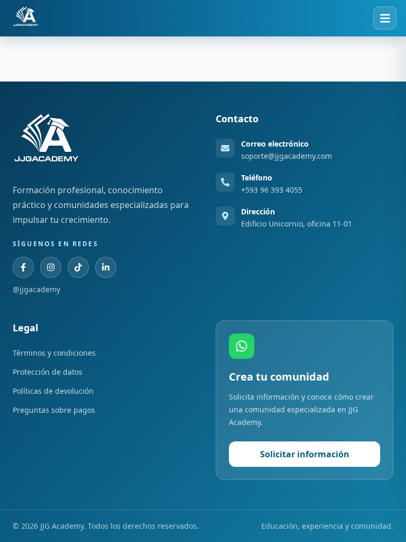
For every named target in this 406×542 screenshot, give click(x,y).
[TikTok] (78, 267)
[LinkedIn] (105, 267)
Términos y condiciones (54, 353)
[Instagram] (50, 267)
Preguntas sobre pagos (54, 410)
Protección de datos (47, 372)
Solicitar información (304, 454)
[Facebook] (23, 267)
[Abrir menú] (384, 18)
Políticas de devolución (53, 391)
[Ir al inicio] (26, 18)
